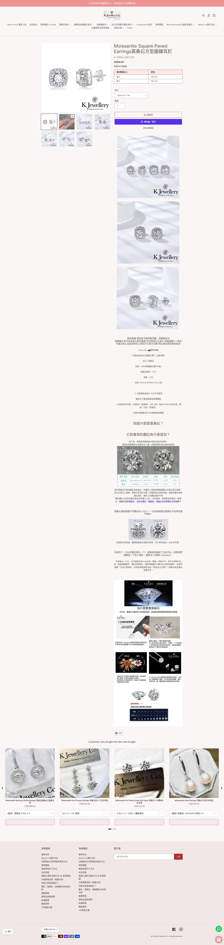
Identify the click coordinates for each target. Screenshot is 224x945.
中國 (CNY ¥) (49, 929)
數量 (116, 101)
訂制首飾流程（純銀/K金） (53, 879)
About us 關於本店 (49, 858)
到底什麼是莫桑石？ (50, 883)
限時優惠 (45, 865)
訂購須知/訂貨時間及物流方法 (54, 861)
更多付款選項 (148, 128)
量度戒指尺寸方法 (49, 868)
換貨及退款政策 (48, 896)
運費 (125, 66)
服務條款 (45, 893)
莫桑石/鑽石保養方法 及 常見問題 (55, 876)
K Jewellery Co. (163, 936)
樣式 (116, 90)
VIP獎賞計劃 (46, 907)
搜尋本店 (45, 854)
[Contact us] (219, 929)
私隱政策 (45, 900)
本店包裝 (45, 872)
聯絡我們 (45, 903)
